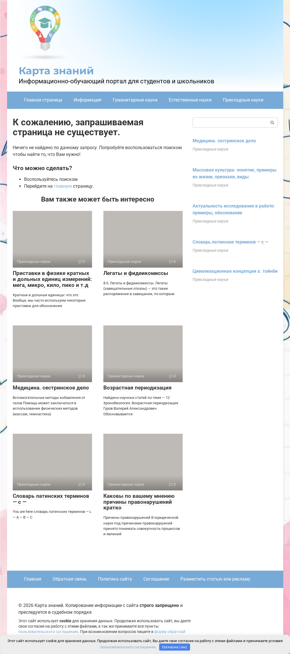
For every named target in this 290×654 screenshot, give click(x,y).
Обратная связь (70, 579)
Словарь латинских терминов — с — (51, 499)
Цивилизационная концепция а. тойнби (235, 271)
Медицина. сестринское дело (51, 387)
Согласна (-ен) (174, 647)
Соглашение (156, 579)
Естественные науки (190, 100)
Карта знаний (56, 70)
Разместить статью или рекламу (215, 579)
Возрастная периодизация (137, 387)
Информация (87, 100)
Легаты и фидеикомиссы (135, 273)
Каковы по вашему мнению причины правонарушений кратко (138, 502)
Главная (32, 579)
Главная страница (43, 100)
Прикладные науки (243, 100)
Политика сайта (115, 579)
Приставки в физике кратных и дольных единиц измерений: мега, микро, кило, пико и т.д (52, 279)
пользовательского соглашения (48, 631)
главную (63, 186)
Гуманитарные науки (135, 100)
